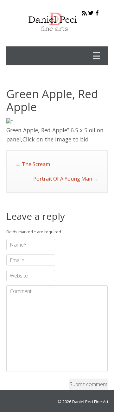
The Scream (33, 164)
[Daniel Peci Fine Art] (53, 36)
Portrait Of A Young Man (65, 178)
